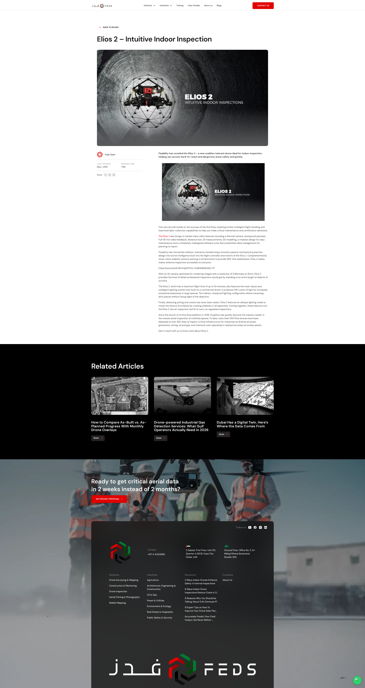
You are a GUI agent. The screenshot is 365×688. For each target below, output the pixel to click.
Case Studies (194, 5)
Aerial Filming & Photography (124, 597)
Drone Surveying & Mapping (123, 579)
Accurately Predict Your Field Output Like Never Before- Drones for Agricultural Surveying (200, 618)
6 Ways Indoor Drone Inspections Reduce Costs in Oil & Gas (201, 591)
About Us (227, 579)
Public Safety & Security (159, 617)
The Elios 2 (164, 236)
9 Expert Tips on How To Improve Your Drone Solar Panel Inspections (201, 609)
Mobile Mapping (117, 602)
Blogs (219, 5)
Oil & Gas (152, 594)
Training (179, 5)
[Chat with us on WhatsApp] (357, 680)
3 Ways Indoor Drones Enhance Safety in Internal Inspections (201, 581)
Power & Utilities (155, 600)
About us (208, 5)
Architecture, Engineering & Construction (161, 587)
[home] (102, 5)
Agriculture (153, 579)
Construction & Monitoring (123, 585)
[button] (149, 5)
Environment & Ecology (159, 606)
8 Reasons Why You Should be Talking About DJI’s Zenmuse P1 (201, 600)
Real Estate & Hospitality (160, 611)
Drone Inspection (118, 591)
